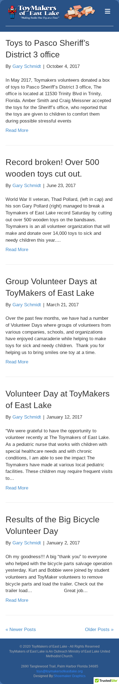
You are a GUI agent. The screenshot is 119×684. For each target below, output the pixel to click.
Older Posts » (99, 629)
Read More (17, 130)
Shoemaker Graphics (70, 676)
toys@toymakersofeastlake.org (60, 671)
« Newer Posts (21, 629)
